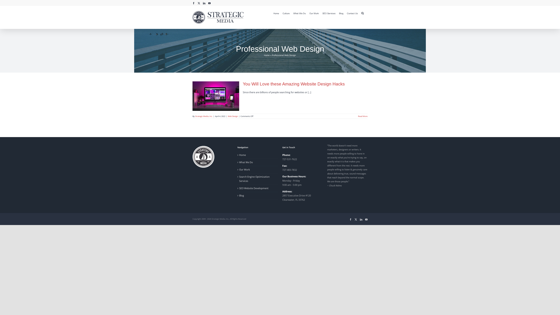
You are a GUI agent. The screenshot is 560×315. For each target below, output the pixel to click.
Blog (241, 195)
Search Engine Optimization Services (254, 179)
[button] (362, 13)
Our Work (244, 169)
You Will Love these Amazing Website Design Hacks (294, 84)
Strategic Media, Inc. (203, 116)
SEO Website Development (253, 188)
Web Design (233, 116)
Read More (363, 116)
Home (267, 55)
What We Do (246, 162)
